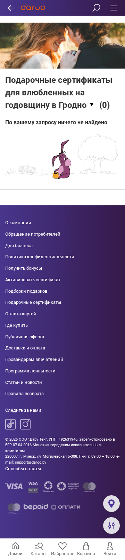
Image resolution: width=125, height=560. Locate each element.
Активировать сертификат (32, 279)
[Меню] (114, 8)
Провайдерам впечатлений (34, 359)
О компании (18, 222)
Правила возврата (24, 393)
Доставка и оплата (25, 347)
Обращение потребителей (32, 234)
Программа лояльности (30, 370)
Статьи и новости (23, 382)
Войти (109, 553)
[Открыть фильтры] (111, 525)
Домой (15, 553)
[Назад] (11, 8)
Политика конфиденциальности (39, 256)
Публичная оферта (24, 336)
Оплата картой (20, 313)
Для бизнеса (19, 245)
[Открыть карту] (111, 503)
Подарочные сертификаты (33, 302)
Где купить (16, 325)
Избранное (62, 553)
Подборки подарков (26, 291)
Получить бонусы (23, 268)
